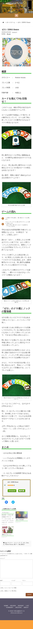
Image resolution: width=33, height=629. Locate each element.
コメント (2, 558)
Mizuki (9, 34)
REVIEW (13, 605)
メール (13, 580)
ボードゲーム (10, 22)
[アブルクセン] (9, 518)
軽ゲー (16, 544)
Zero (27, 542)
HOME (6, 605)
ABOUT (26, 607)
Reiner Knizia (9, 544)
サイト (24, 580)
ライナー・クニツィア (14, 542)
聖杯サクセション (7, 534)
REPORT (21, 605)
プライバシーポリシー (16, 612)
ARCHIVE (18, 607)
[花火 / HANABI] (22, 514)
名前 (1, 580)
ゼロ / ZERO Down (24, 22)
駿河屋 (21, 491)
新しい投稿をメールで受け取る (9, 590)
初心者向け (22, 544)
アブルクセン (5, 512)
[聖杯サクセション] (8, 529)
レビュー (14, 32)
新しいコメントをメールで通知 (9, 587)
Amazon (12, 491)
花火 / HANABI (20, 519)
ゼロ (24, 542)
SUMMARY (9, 607)
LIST (27, 605)
